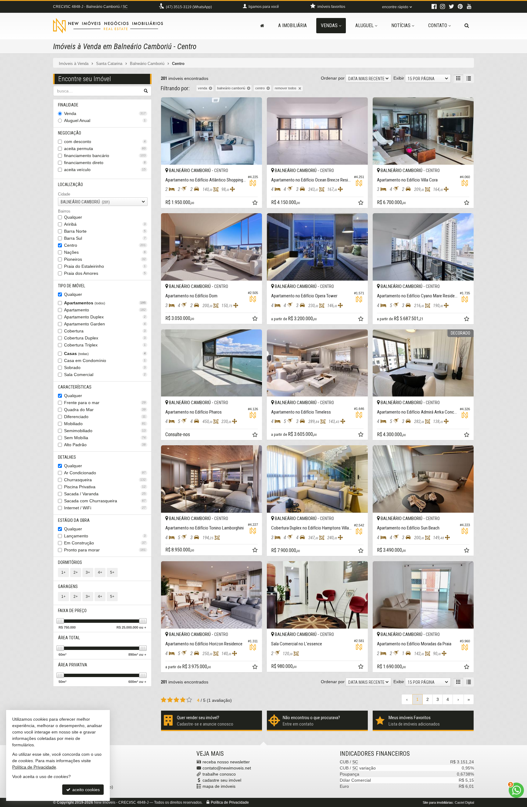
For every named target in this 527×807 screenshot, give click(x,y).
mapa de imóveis (219, 786)
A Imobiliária (292, 25)
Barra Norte (105, 231)
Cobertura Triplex (105, 345)
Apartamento (105, 309)
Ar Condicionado (105, 472)
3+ (88, 572)
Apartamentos (105, 302)
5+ (112, 572)
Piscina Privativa (105, 486)
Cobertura (105, 330)
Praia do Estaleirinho (105, 266)
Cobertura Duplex (105, 337)
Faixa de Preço (72, 610)
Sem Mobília (105, 437)
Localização (70, 184)
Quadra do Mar (105, 409)
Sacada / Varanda (105, 493)
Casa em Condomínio (105, 360)
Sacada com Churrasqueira (105, 500)
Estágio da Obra (74, 520)
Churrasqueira (105, 479)
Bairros (64, 211)
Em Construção (105, 542)
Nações (105, 252)
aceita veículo (105, 169)
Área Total (69, 637)
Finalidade (68, 104)
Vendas (329, 25)
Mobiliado (105, 423)
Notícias (400, 25)
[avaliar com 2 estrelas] (170, 700)
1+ (63, 572)
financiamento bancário (105, 155)
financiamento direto (105, 162)
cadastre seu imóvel (222, 780)
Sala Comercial (105, 374)
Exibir (398, 78)
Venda (105, 113)
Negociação (69, 133)
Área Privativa (72, 664)
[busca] (467, 25)
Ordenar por (333, 78)
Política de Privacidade (230, 802)
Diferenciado (105, 416)
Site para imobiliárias (438, 802)
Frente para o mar (105, 402)
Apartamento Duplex (105, 316)
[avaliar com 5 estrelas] (189, 700)
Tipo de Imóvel (71, 285)
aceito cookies (85, 789)
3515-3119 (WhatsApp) (189, 7)
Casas (105, 353)
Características (74, 387)
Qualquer (73, 217)
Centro (105, 245)
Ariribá (105, 224)
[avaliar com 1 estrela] (164, 700)
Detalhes (67, 457)
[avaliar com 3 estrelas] (176, 700)
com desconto (105, 141)
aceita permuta (105, 148)
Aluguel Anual (105, 120)
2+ (75, 572)
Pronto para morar (105, 549)
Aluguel (364, 25)
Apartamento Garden (105, 323)
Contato (437, 25)
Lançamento (105, 535)
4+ (100, 572)
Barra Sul (105, 238)
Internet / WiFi (105, 507)
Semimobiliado (105, 430)
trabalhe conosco (219, 774)
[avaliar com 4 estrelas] (183, 700)
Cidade (64, 194)
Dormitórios (70, 562)
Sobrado (105, 367)
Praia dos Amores (105, 273)
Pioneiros (105, 259)
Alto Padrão (105, 444)
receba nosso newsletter (226, 761)
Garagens (68, 586)
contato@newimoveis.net (227, 768)
